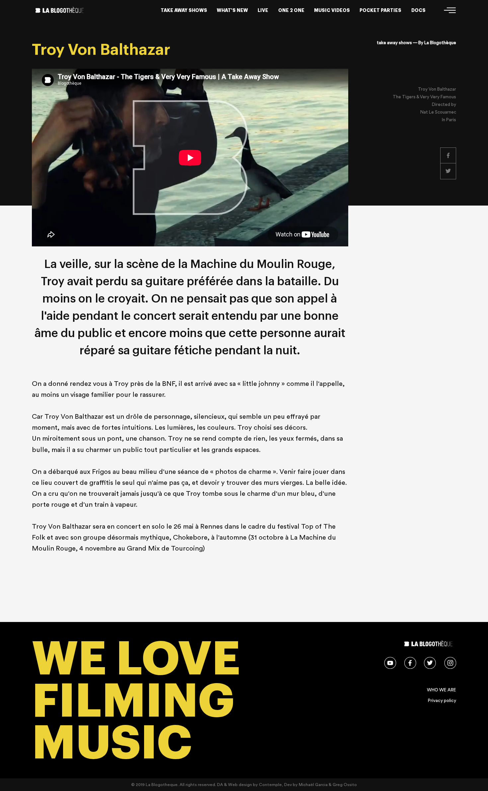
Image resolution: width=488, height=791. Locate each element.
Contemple (270, 785)
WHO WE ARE (441, 690)
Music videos (332, 10)
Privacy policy (442, 700)
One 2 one (291, 10)
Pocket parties (380, 10)
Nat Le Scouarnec (438, 112)
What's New (232, 10)
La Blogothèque (440, 43)
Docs (418, 10)
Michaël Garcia (313, 785)
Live (263, 10)
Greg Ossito (345, 785)
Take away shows (184, 10)
